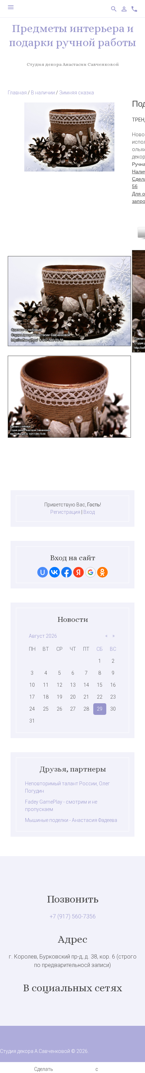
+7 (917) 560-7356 (73, 916)
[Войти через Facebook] (66, 572)
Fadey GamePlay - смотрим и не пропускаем (61, 805)
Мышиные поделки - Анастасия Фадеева (71, 820)
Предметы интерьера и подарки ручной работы (72, 35)
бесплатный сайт (74, 1069)
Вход (89, 512)
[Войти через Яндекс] (78, 572)
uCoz (105, 1069)
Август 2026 (43, 636)
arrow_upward (129, 1057)
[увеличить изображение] (69, 170)
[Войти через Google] (90, 572)
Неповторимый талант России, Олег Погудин (67, 787)
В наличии (43, 92)
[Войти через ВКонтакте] (54, 572)
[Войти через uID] (42, 572)
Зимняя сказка (76, 92)
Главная (17, 92)
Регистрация (65, 512)
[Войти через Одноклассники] (102, 572)
